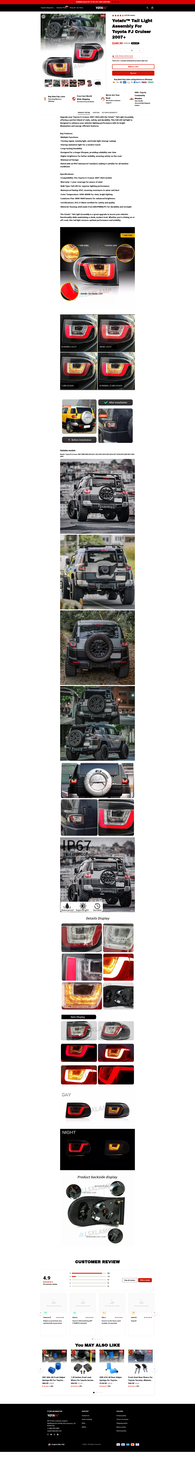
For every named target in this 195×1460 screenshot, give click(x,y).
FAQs (83, 1423)
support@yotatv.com (54, 1431)
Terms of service (122, 1419)
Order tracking (87, 1419)
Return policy (121, 1427)
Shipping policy (121, 1423)
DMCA (84, 1427)
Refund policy (121, 1431)
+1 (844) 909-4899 (53, 1428)
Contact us (85, 1415)
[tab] (92, 1339)
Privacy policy (121, 1415)
